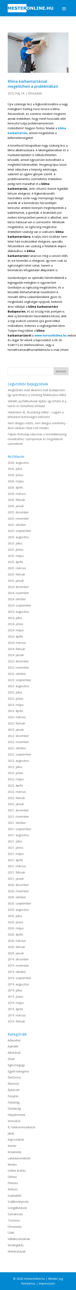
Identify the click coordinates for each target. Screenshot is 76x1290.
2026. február (16, 500)
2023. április (15, 711)
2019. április (15, 1009)
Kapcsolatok (16, 1139)
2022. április (15, 785)
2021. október (17, 823)
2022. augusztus (18, 761)
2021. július (15, 841)
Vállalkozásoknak (19, 1239)
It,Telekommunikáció (21, 1127)
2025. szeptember (19, 531)
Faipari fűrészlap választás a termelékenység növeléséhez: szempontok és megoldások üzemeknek (37, 439)
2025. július (15, 543)
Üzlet (11, 1233)
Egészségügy (16, 1065)
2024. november (18, 593)
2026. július (15, 469)
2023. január (16, 729)
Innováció (14, 1121)
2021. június (15, 847)
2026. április (15, 487)
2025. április (15, 562)
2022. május (16, 779)
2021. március (17, 866)
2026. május (16, 481)
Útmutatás (35, 93)
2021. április (15, 860)
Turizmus (14, 1220)
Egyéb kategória (18, 1071)
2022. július (15, 767)
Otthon (12, 1177)
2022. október (17, 748)
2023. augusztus (18, 686)
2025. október (17, 525)
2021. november (18, 816)
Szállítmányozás (18, 1202)
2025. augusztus (18, 537)
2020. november (18, 891)
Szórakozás (15, 1214)
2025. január (16, 580)
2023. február (16, 723)
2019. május (16, 1003)
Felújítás (13, 1096)
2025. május (16, 556)
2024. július (15, 618)
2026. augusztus (18, 463)
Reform (13, 1189)
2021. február (16, 872)
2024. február (16, 649)
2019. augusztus (18, 984)
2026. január (16, 506)
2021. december (18, 810)
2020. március (17, 941)
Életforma (14, 1077)
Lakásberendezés (19, 1158)
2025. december (18, 512)
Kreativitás (14, 1152)
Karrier (12, 1146)
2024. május (16, 630)
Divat (11, 1059)
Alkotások (14, 1053)
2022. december (18, 736)
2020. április (15, 934)
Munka (12, 1164)
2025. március (17, 568)
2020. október (17, 897)
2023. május (16, 705)
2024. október (17, 599)
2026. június (15, 475)
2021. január (16, 878)
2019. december (18, 959)
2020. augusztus (18, 910)
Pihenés (13, 1183)
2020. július (15, 916)
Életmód (13, 1084)
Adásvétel (14, 1040)
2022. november (18, 742)
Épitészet (14, 1090)
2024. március (17, 643)
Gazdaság (14, 1108)
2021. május (16, 854)
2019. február (16, 1021)
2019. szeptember (19, 978)
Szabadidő (14, 1195)
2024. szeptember (19, 605)
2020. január (16, 953)
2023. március (17, 717)
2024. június (15, 624)
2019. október (17, 972)
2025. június (15, 549)
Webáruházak (17, 1251)
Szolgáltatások (17, 1208)
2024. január (16, 655)
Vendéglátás (16, 1245)
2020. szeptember (19, 903)
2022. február (16, 798)
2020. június (15, 922)
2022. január (16, 804)
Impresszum (47, 1283)
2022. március (17, 792)
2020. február (16, 947)
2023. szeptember (19, 680)
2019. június (15, 996)
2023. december (18, 661)
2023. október (17, 674)
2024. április (15, 636)
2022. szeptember (19, 754)
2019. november (18, 965)
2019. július (15, 990)
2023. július (15, 692)
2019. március (17, 1015)
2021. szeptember (19, 829)
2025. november (18, 518)
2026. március (17, 494)
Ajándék (13, 1046)
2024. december (18, 587)
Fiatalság (13, 1102)
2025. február (16, 574)
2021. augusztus (18, 835)
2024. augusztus (18, 612)
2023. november (18, 667)
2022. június (15, 773)
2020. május (16, 928)
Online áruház (17, 1170)
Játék (11, 1133)
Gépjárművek (16, 1115)
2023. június (15, 698)
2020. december (18, 885)
